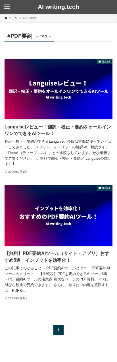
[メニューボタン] (7, 7)
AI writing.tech (58, 7)
